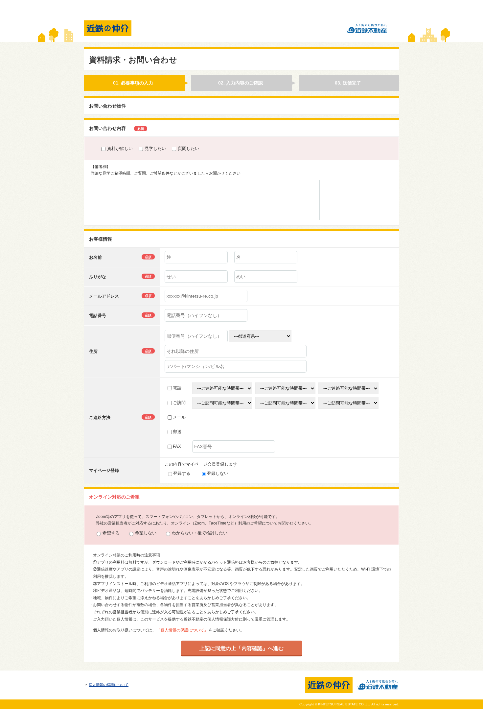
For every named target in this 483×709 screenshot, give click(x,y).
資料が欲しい (120, 148)
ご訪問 (179, 402)
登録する (181, 473)
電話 (177, 387)
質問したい (188, 148)
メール (179, 417)
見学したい (155, 148)
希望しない (145, 532)
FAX (177, 446)
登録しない (217, 473)
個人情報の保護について (108, 685)
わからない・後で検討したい (199, 532)
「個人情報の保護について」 (182, 630)
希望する (111, 532)
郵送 (177, 431)
